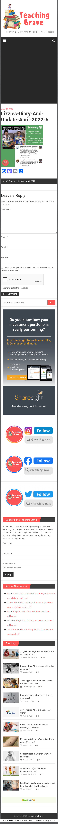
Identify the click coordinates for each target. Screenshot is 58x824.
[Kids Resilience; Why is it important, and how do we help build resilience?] (11, 785)
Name (4, 237)
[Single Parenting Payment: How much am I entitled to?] (11, 653)
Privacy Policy (49, 820)
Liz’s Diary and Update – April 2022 (20, 181)
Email (4, 247)
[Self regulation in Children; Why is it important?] (11, 756)
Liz (8, 593)
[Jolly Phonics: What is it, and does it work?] (11, 712)
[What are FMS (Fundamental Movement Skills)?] (11, 770)
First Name (7, 543)
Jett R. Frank (12, 629)
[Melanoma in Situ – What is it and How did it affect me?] (11, 741)
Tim (9, 602)
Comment (6, 209)
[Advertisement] (29, 75)
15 (44, 657)
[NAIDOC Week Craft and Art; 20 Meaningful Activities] (11, 727)
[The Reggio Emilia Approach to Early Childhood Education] (11, 683)
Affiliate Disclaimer (11, 820)
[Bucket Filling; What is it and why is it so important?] (11, 668)
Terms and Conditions (31, 820)
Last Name (7, 553)
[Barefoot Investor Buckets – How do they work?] (11, 697)
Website (4, 257)
